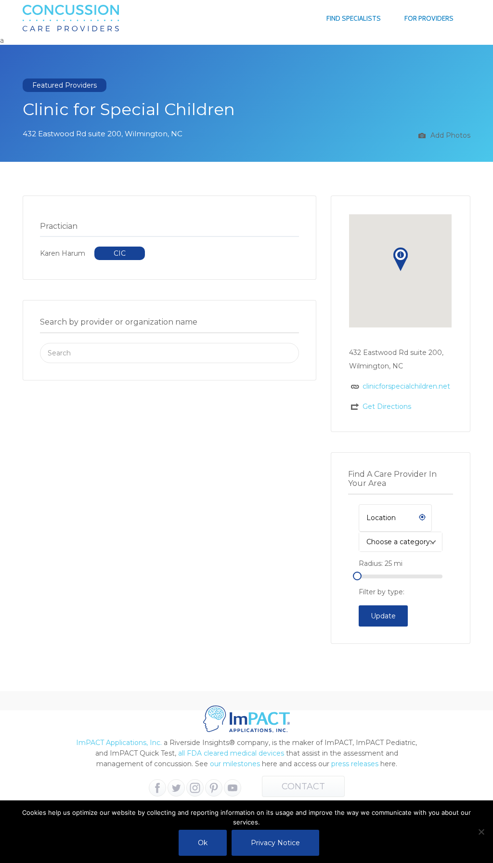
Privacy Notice (275, 842)
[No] (481, 832)
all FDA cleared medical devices (231, 753)
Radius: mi (380, 563)
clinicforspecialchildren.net (406, 386)
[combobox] (400, 542)
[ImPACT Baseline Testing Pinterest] (213, 788)
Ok (203, 842)
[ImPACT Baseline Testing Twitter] (176, 788)
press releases (354, 763)
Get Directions (387, 406)
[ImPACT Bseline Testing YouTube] (232, 788)
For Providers (429, 18)
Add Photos (449, 135)
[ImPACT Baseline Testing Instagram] (195, 788)
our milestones (236, 763)
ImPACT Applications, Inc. (119, 742)
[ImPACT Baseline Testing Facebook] (157, 788)
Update (383, 616)
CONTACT (303, 786)
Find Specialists (353, 18)
